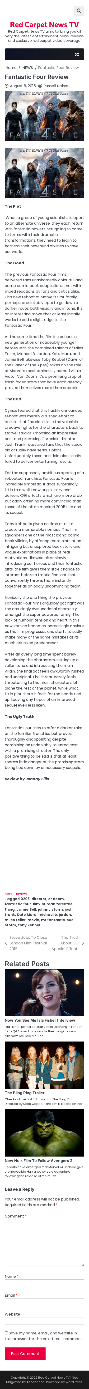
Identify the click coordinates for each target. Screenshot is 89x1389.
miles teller (15, 919)
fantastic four (18, 903)
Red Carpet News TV (44, 24)
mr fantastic (53, 919)
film (36, 903)
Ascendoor (35, 1382)
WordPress (74, 1382)
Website (12, 1314)
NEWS (8, 894)
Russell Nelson (56, 86)
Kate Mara (27, 914)
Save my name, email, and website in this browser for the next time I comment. (44, 1336)
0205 (25, 898)
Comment (16, 1216)
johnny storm (50, 909)
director (39, 898)
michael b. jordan (54, 914)
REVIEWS (22, 894)
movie (33, 919)
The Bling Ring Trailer (25, 1092)
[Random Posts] (76, 54)
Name (12, 1276)
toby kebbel (29, 924)
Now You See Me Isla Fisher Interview (40, 1020)
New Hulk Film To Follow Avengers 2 (38, 1160)
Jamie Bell (26, 909)
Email (11, 1295)
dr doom (56, 898)
